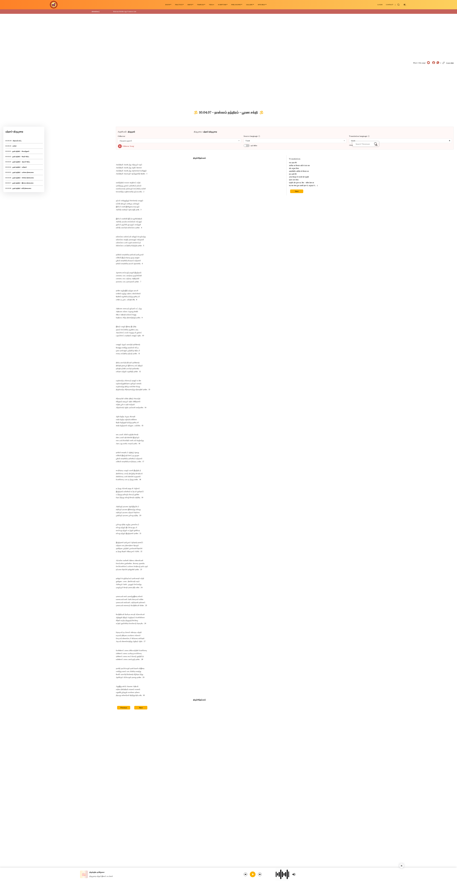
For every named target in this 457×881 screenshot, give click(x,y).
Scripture (222, 4)
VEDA (211, 4)
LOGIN (380, 4)
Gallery (249, 4)
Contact (389, 4)
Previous (123, 708)
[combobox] (179, 140)
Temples (200, 4)
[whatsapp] (437, 63)
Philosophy (236, 4)
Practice (178, 4)
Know (167, 4)
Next (141, 708)
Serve (189, 4)
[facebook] (433, 63)
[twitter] (428, 63)
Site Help (261, 4)
